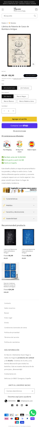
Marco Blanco (9, 101)
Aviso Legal (8, 318)
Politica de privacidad (11, 332)
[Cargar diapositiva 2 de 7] (15, 66)
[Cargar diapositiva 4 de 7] (19, 66)
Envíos (6, 323)
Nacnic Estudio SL (16, 426)
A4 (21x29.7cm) (9, 88)
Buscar (6, 313)
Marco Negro (21, 96)
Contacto (7, 303)
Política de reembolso (12, 342)
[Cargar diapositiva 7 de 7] (26, 66)
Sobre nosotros (9, 308)
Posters (4, 23)
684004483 (11, 401)
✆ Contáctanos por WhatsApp (13, 136)
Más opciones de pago (19, 131)
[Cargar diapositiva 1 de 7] (13, 66)
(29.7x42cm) (24, 88)
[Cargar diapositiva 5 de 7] (21, 66)
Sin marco (7, 96)
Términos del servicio (11, 337)
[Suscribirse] (32, 391)
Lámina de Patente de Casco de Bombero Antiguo (10, 250)
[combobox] (19, 15)
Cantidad (4, 106)
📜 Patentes (12, 23)
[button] (2, 9)
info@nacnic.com (27, 401)
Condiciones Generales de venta (15, 328)
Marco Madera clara (26, 101)
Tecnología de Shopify (25, 426)
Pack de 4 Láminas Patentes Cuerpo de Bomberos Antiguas (9, 284)
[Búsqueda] (34, 15)
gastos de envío (18, 78)
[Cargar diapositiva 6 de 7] (24, 66)
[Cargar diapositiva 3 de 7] (17, 66)
